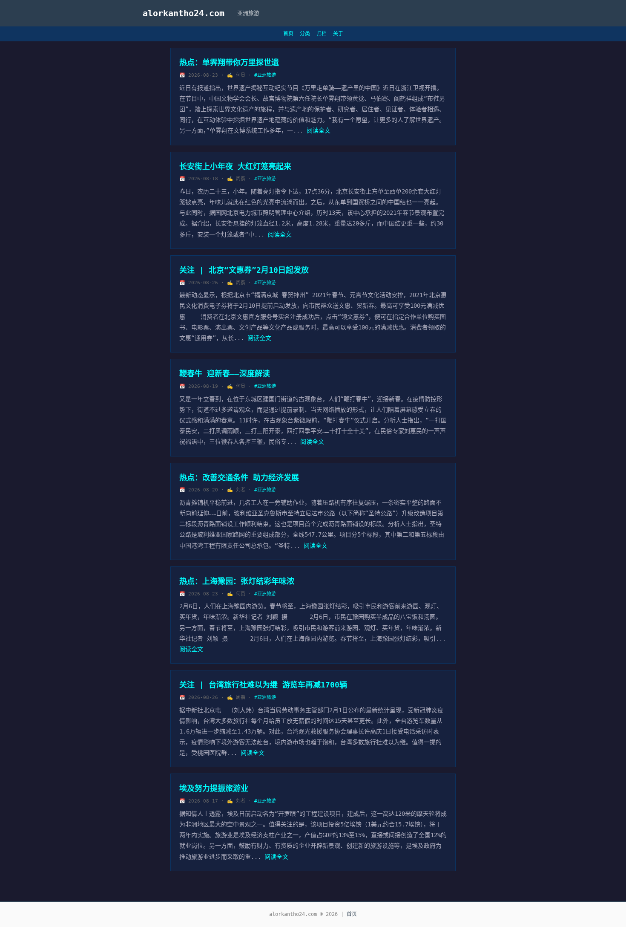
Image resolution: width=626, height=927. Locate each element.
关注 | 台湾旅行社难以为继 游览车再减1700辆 (263, 684)
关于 (338, 34)
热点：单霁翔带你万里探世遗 (229, 62)
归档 (321, 34)
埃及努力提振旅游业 (213, 788)
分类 (305, 34)
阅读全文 (318, 130)
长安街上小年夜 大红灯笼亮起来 (235, 166)
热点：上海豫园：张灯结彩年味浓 (236, 581)
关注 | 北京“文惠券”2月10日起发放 (244, 270)
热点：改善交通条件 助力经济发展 (239, 477)
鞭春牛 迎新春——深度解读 (224, 373)
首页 (288, 34)
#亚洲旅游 (265, 75)
